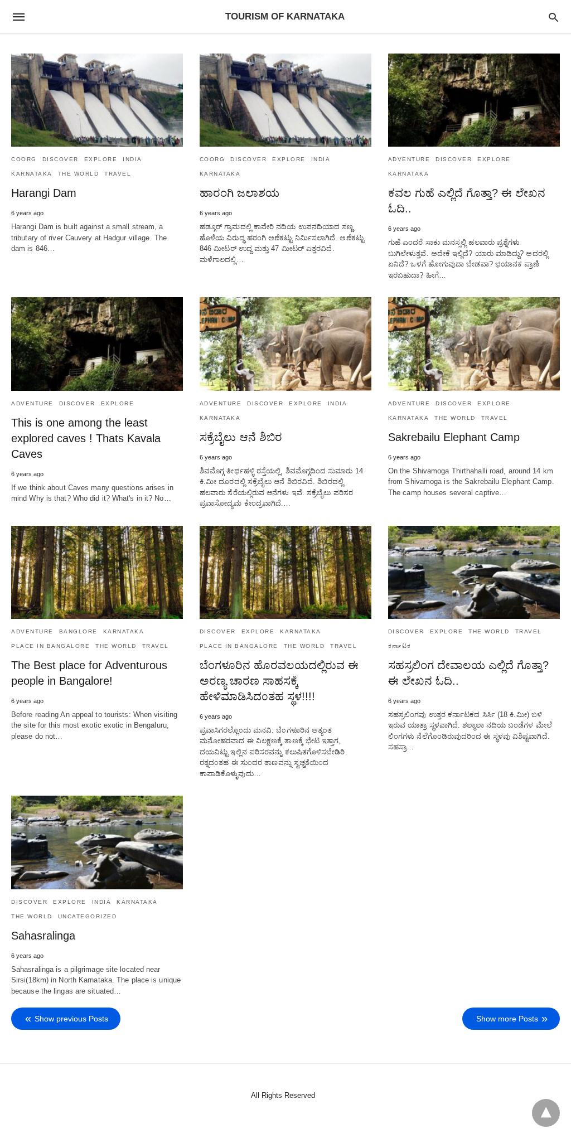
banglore (78, 631)
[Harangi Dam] (97, 100)
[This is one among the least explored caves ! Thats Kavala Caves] (97, 343)
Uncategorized (87, 916)
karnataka (31, 174)
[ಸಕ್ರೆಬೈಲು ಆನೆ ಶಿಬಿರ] (285, 343)
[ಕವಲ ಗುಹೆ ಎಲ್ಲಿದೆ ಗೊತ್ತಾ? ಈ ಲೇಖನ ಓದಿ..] (474, 100)
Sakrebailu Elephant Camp (454, 437)
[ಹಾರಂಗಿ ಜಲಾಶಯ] (285, 100)
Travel (117, 174)
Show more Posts (507, 1018)
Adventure (409, 159)
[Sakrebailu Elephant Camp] (474, 343)
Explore (101, 159)
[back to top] (546, 1113)
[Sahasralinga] (97, 842)
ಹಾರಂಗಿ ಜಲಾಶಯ (239, 193)
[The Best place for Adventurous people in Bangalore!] (97, 572)
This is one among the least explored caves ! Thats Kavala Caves (86, 438)
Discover (60, 159)
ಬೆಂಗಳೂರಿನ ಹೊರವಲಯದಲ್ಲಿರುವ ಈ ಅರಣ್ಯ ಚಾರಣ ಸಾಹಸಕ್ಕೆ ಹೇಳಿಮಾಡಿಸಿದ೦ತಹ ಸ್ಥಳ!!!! (279, 681)
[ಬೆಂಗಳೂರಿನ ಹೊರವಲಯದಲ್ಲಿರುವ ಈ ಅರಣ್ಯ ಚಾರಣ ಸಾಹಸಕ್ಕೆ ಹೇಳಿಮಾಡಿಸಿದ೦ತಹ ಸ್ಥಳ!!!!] (285, 572)
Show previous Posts (71, 1018)
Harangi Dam (43, 193)
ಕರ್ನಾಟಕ (400, 646)
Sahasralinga (43, 935)
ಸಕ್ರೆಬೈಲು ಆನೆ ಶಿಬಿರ (241, 437)
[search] (553, 17)
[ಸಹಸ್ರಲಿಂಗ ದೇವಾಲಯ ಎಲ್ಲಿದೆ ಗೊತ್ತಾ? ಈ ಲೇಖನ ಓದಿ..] (474, 572)
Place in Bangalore (50, 646)
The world (78, 174)
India (132, 159)
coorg (24, 159)
